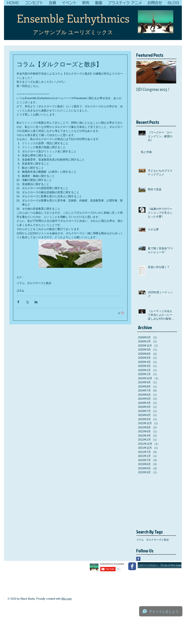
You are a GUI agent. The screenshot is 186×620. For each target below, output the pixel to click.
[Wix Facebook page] (132, 566)
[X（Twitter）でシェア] (27, 302)
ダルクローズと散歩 (39, 283)
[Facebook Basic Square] (138, 559)
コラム (21, 283)
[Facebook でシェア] (18, 302)
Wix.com (66, 598)
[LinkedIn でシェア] (36, 302)
